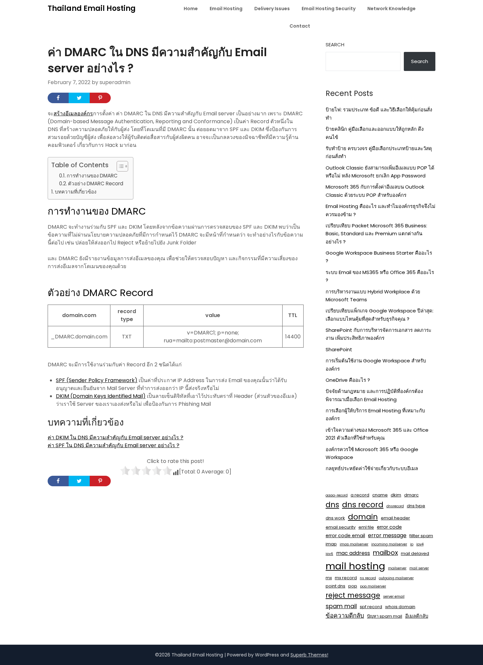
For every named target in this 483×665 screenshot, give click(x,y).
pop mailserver (373, 586)
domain (363, 517)
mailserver (397, 568)
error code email (345, 535)
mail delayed (415, 553)
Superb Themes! (309, 655)
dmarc (411, 495)
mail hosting (355, 566)
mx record (346, 578)
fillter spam (421, 536)
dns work (335, 518)
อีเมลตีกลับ (416, 616)
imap (331, 544)
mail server (419, 568)
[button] (119, 166)
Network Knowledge (391, 8)
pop (352, 586)
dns (332, 504)
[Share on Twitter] (79, 98)
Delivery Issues (272, 8)
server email (393, 596)
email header (395, 518)
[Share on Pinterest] (100, 98)
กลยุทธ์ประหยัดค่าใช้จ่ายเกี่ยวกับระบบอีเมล (372, 468)
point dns (335, 586)
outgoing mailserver (396, 578)
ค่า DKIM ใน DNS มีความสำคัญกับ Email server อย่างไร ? (115, 437)
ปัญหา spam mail (384, 616)
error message (387, 535)
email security (341, 527)
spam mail (341, 606)
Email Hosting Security (329, 8)
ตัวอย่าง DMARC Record (95, 183)
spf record (371, 607)
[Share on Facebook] (58, 98)
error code (389, 527)
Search (335, 44)
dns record (362, 504)
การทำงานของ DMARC (92, 175)
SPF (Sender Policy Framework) (96, 380)
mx (329, 578)
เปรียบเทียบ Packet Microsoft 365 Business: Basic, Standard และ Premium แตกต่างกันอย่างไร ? (376, 233)
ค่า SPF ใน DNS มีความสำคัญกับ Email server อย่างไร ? (113, 445)
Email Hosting (226, 8)
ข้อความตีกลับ (345, 615)
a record (360, 495)
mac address (353, 553)
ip (411, 544)
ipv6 (329, 553)
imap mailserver (354, 544)
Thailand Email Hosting (92, 8)
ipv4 (420, 544)
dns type (416, 506)
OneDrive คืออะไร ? (348, 380)
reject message (353, 595)
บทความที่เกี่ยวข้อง (75, 191)
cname (380, 495)
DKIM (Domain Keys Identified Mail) (101, 396)
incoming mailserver (389, 544)
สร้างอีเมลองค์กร (73, 113)
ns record (368, 578)
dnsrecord (395, 506)
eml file (366, 527)
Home (191, 8)
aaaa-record (337, 495)
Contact (299, 26)
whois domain (400, 607)
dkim (396, 495)
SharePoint (339, 349)
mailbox (385, 552)
